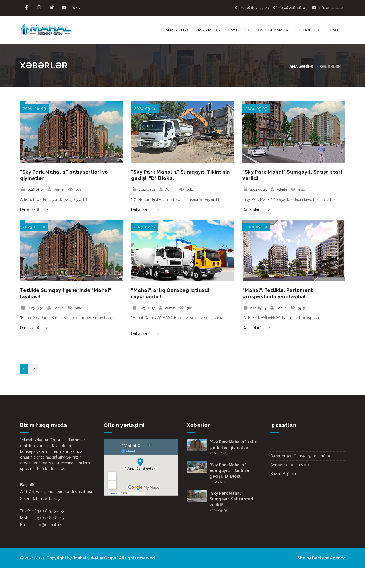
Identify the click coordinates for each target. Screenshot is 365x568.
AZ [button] (75, 8)
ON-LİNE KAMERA (274, 30)
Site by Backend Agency (321, 558)
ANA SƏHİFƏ (176, 30)
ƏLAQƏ (334, 30)
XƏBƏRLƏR (308, 30)
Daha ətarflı (30, 209)
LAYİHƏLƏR (238, 30)
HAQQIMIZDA (208, 30)
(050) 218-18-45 (293, 8)
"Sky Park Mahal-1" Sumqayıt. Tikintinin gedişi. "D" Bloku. (229, 471)
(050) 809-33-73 (254, 8)
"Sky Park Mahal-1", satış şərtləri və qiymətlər (233, 445)
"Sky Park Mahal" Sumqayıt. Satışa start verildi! (232, 499)
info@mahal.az (331, 8)
